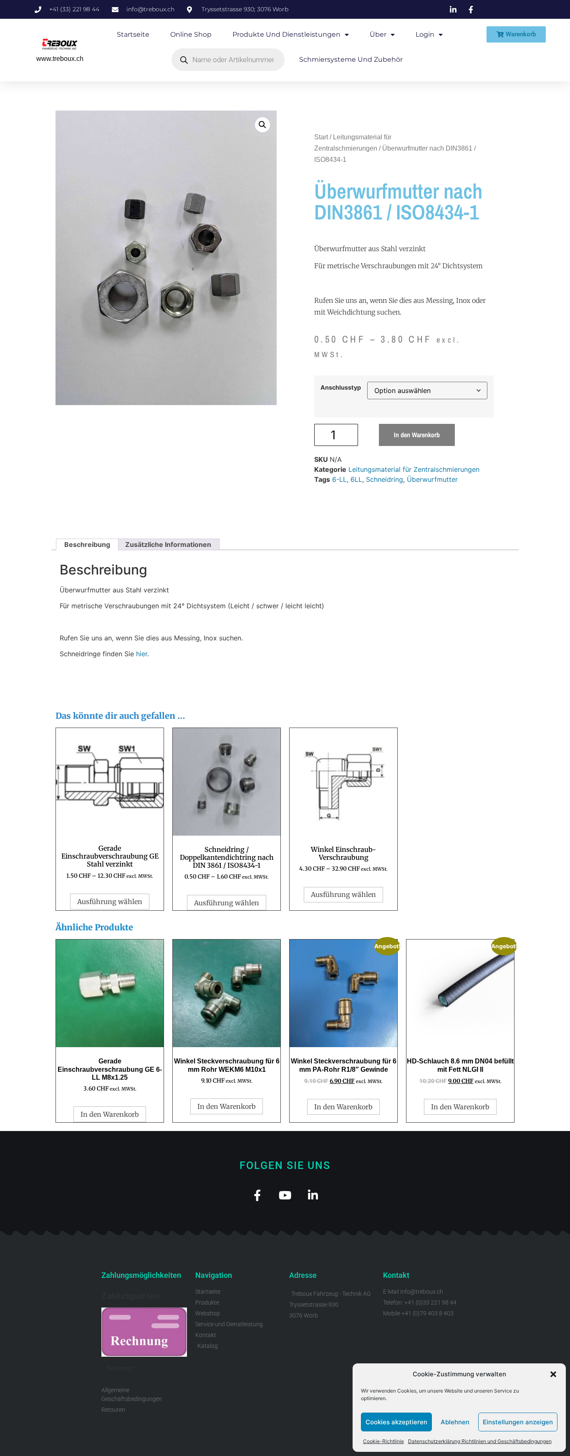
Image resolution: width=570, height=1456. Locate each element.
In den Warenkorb (417, 434)
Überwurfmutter (432, 479)
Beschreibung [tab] (87, 544)
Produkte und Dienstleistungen (286, 34)
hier (141, 654)
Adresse (303, 1275)
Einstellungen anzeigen (518, 1422)
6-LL (339, 479)
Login (425, 34)
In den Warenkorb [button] (110, 1114)
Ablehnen (455, 1422)
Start (321, 137)
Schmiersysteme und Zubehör (351, 59)
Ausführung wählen (109, 901)
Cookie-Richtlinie (383, 1441)
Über (378, 34)
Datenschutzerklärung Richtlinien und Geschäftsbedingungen (480, 1441)
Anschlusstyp (340, 387)
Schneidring (384, 479)
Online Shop (191, 34)
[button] (553, 1374)
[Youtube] (285, 1195)
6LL (356, 479)
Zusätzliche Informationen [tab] (168, 544)
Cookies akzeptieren (396, 1422)
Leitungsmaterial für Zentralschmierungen (413, 469)
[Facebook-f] (257, 1195)
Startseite (133, 34)
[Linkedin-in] (313, 1195)
